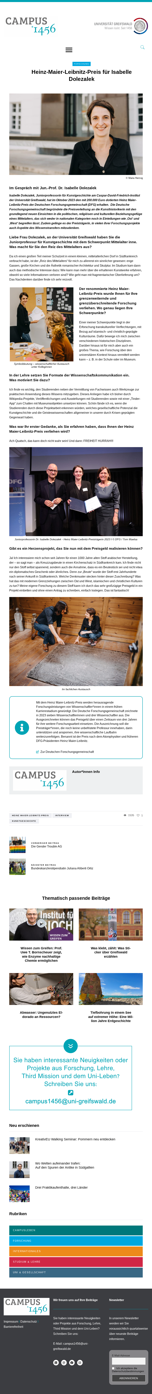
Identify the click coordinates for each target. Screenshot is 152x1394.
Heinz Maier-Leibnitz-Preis (30, 815)
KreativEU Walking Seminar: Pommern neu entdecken (75, 1139)
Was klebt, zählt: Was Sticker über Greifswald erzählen (111, 952)
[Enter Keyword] (142, 47)
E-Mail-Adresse (121, 1355)
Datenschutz (28, 1321)
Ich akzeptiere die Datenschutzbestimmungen (128, 1370)
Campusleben (24, 1230)
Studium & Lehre (27, 1261)
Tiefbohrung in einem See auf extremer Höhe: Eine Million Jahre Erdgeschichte (110, 1017)
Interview (62, 815)
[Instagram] (80, 1362)
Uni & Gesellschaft (29, 1272)
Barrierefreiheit (13, 1326)
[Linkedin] (56, 1362)
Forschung (81, 64)
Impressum (11, 1321)
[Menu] (69, 50)
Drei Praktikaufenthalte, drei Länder (61, 1187)
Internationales (27, 1251)
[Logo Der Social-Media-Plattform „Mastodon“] (64, 1362)
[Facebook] (72, 1362)
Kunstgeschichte (24, 821)
